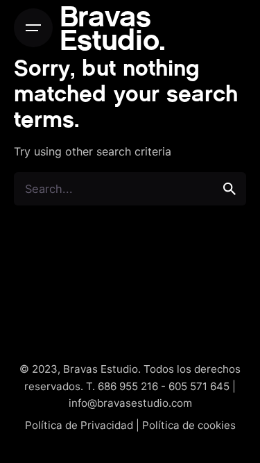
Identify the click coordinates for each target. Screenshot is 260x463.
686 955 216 (128, 386)
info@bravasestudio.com (130, 403)
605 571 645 (198, 386)
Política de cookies (189, 425)
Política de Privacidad (79, 425)
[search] (229, 188)
